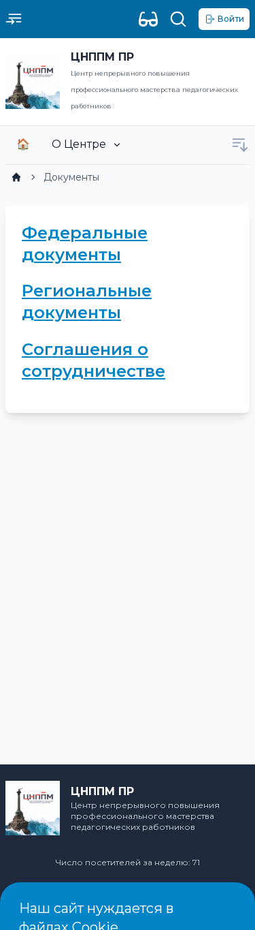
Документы (71, 177)
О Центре (79, 144)
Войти (231, 19)
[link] (16, 177)
